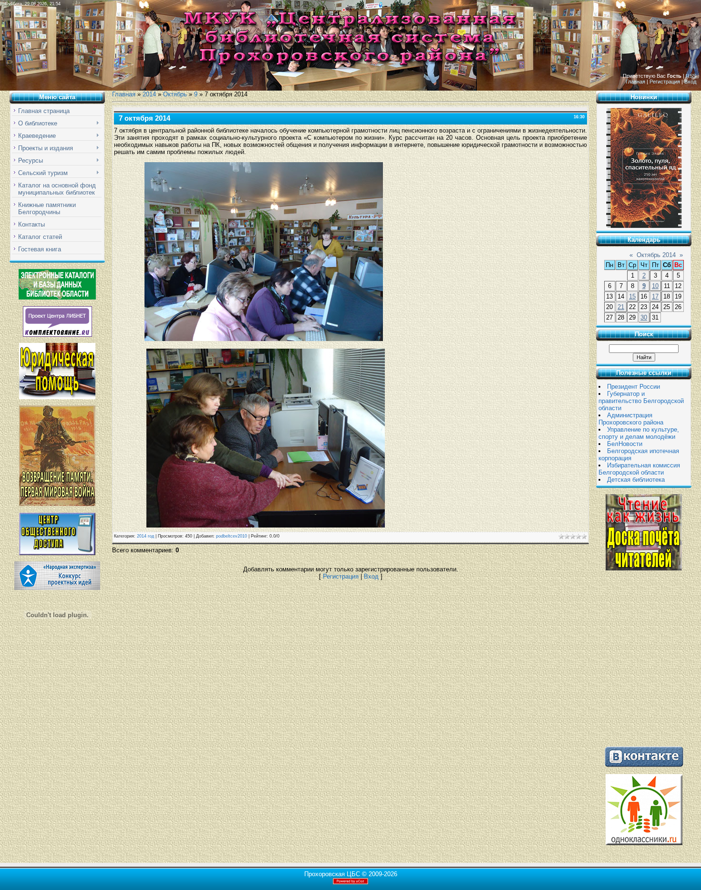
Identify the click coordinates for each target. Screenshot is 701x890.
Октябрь (175, 94)
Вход (690, 81)
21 (621, 306)
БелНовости (624, 443)
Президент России (633, 386)
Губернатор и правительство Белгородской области (641, 401)
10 (655, 286)
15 (632, 296)
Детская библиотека (636, 479)
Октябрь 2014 (656, 255)
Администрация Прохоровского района (630, 419)
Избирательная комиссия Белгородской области (639, 469)
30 (643, 317)
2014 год (145, 536)
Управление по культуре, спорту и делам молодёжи (638, 433)
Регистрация (664, 81)
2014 (149, 94)
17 (655, 296)
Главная (635, 81)
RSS (691, 76)
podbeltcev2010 (231, 536)
